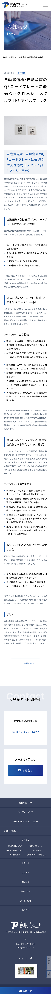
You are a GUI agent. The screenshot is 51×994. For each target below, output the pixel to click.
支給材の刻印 (15, 854)
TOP (5, 57)
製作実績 (25, 840)
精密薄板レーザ (25, 802)
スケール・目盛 (36, 850)
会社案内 (25, 872)
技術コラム (25, 891)
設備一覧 (25, 863)
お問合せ (25, 910)
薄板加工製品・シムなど (14, 850)
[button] (46, 5)
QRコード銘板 (10, 831)
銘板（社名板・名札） (15, 846)
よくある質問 (25, 900)
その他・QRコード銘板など (36, 854)
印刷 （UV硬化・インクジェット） (25, 821)
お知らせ (12, 57)
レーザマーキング (25, 812)
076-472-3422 (27, 732)
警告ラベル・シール (36, 846)
